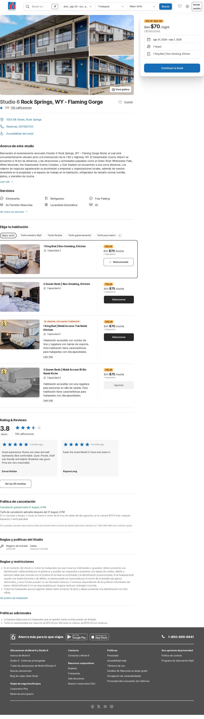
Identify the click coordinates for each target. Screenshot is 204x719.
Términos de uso (116, 665)
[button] (67, 119)
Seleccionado (120, 262)
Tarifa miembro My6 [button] (31, 235)
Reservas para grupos (22, 693)
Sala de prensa (76, 678)
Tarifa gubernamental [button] (79, 235)
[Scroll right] (119, 235)
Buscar (166, 6)
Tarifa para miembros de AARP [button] (113, 235)
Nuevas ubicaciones (21, 670)
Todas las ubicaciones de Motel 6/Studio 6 (33, 665)
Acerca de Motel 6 (20, 655)
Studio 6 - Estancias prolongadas (27, 660)
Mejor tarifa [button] (8, 235)
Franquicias (74, 673)
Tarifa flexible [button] (55, 235)
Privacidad (112, 655)
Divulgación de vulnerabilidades (124, 676)
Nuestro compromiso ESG (81, 683)
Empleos (72, 668)
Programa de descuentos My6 (178, 660)
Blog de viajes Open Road (24, 676)
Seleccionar (119, 299)
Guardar (128, 102)
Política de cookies (172, 655)
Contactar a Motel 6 (78, 655)
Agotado (119, 385)
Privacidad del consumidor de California (128, 681)
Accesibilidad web (117, 660)
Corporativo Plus (19, 688)
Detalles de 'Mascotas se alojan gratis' (127, 670)
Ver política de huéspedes (14, 598)
